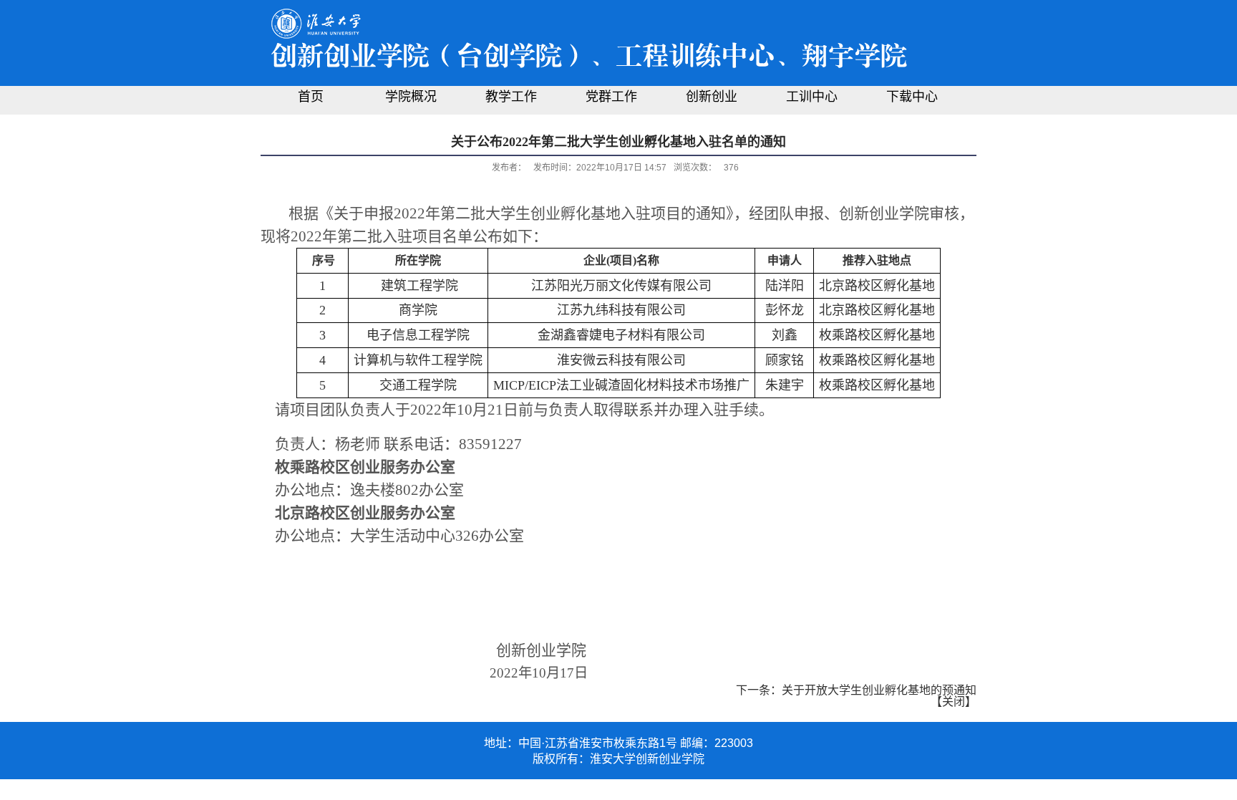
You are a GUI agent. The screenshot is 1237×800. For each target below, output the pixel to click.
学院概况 (411, 97)
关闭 (953, 701)
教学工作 (511, 97)
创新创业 (711, 97)
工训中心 (812, 97)
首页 (311, 97)
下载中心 (912, 97)
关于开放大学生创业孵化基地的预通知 (879, 690)
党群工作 (611, 97)
